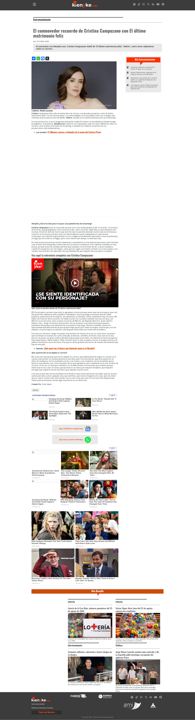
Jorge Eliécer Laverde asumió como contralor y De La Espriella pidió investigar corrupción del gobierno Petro (137, 655)
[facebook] (163, 5)
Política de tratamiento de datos (42, 708)
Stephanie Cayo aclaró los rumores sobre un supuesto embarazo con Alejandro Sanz (144, 80)
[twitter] (148, 5)
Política (119, 646)
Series (35, 390)
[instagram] (143, 5)
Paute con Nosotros (47, 712)
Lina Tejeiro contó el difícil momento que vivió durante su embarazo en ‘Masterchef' (144, 87)
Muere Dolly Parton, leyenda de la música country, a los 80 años (143, 73)
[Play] (75, 283)
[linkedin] (153, 5)
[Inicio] (85, 4)
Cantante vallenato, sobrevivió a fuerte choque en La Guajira (143, 68)
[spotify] (134, 5)
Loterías (71, 602)
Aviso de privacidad (37, 704)
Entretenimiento (42, 20)
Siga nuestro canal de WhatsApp (71, 439)
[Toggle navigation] (34, 4)
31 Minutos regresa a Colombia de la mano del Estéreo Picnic (74, 132)
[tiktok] (139, 5)
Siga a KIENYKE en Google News (71, 429)
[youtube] (158, 5)
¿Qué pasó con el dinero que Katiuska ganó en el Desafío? (69, 349)
